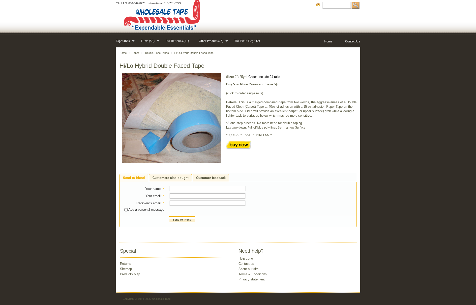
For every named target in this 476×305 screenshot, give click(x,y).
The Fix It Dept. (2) (247, 41)
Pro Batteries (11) (177, 41)
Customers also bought (170, 178)
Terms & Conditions (252, 274)
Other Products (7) (211, 41)
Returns (125, 264)
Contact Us (352, 41)
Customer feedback (211, 178)
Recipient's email (148, 203)
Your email (153, 196)
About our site (248, 269)
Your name (153, 189)
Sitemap (126, 269)
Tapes (136, 52)
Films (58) (147, 41)
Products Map (130, 274)
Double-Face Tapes (157, 52)
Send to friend (134, 178)
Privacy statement (251, 279)
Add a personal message (146, 209)
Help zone (245, 258)
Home (123, 52)
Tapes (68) (123, 41)
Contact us (246, 264)
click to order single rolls (244, 93)
